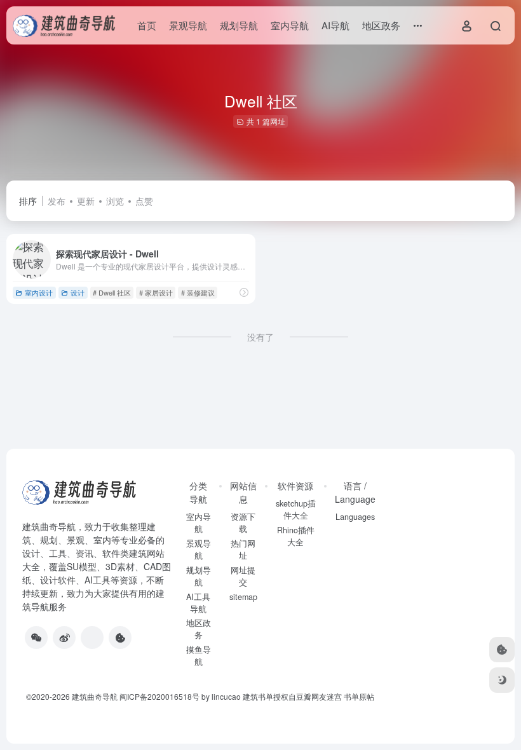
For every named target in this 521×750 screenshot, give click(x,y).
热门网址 (243, 549)
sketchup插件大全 (296, 509)
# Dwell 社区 (112, 292)
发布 (56, 200)
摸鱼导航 (198, 655)
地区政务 (381, 25)
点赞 (144, 200)
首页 (146, 25)
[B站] (120, 637)
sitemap (243, 597)
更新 (86, 200)
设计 (78, 292)
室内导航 (290, 25)
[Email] (92, 637)
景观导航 (188, 25)
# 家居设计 (156, 292)
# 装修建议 (198, 292)
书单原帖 (359, 696)
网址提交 (243, 576)
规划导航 (239, 25)
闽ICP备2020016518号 (159, 696)
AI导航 (335, 25)
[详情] (244, 292)
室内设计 (39, 292)
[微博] (64, 637)
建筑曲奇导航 (49, 526)
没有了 (260, 337)
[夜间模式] (502, 680)
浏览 (115, 200)
